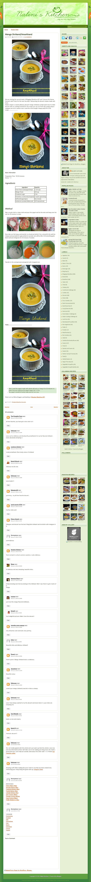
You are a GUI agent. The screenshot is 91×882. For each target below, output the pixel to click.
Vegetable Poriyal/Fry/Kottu (69, 367)
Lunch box (65, 319)
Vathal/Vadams (66, 359)
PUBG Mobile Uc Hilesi (12, 800)
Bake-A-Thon (65, 263)
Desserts (24, 402)
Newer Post (7, 407)
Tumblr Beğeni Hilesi (12, 791)
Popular (64, 42)
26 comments (28, 37)
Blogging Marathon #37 (38, 397)
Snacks (64, 343)
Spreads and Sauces (67, 348)
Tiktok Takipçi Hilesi (11, 786)
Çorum (8, 828)
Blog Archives (73, 42)
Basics (64, 266)
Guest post (65, 311)
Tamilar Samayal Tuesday (68, 354)
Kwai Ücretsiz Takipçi (12, 798)
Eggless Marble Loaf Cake (74, 189)
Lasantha (44, 880)
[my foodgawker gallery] (74, 540)
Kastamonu (9, 816)
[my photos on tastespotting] (74, 541)
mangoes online (38, 769)
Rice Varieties (65, 335)
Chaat (63, 284)
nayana (13, 596)
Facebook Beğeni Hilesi (12, 789)
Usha (12, 640)
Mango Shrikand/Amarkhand (18, 35)
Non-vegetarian (66, 324)
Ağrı (7, 819)
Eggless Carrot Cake (73, 229)
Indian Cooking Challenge (68, 316)
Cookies (64, 292)
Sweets (64, 351)
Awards (64, 258)
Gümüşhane (9, 821)
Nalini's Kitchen (77, 171)
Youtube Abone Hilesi (12, 787)
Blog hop (64, 271)
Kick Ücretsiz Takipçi (11, 794)
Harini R (13, 728)
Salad (63, 338)
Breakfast (64, 279)
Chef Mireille (14, 714)
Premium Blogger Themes (52, 880)
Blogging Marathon (16, 402)
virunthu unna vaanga (17, 625)
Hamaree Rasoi (15, 578)
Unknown (14, 430)
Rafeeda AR (14, 490)
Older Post (56, 407)
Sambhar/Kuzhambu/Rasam (69, 340)
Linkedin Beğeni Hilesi (12, 793)
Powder (64, 330)
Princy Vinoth (15, 519)
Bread (64, 276)
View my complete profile (69, 182)
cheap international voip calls (63, 880)
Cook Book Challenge (67, 290)
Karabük (8, 818)
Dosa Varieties (66, 300)
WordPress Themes (31, 880)
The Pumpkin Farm (16, 416)
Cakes (63, 282)
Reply (8, 425)
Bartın (8, 825)
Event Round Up (66, 306)
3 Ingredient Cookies (73, 219)
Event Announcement (67, 303)
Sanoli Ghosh (15, 461)
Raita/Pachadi (65, 332)
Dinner (64, 298)
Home (6, 29)
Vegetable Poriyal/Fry (67, 364)
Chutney (64, 287)
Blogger (81, 449)
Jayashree (14, 668)
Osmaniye (9, 827)
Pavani (13, 654)
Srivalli (13, 611)
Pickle (63, 327)
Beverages (65, 268)
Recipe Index (14, 29)
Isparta (8, 830)
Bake (63, 261)
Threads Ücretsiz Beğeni (13, 796)
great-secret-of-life (16, 504)
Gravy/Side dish (66, 308)
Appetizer (64, 255)
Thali (63, 356)
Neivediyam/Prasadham (68, 322)
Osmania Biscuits (72, 198)
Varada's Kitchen (16, 549)
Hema (12, 564)
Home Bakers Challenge (68, 314)
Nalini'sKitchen (44, 876)
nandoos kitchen (16, 447)
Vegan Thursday (66, 361)
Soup (63, 346)
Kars (7, 823)
